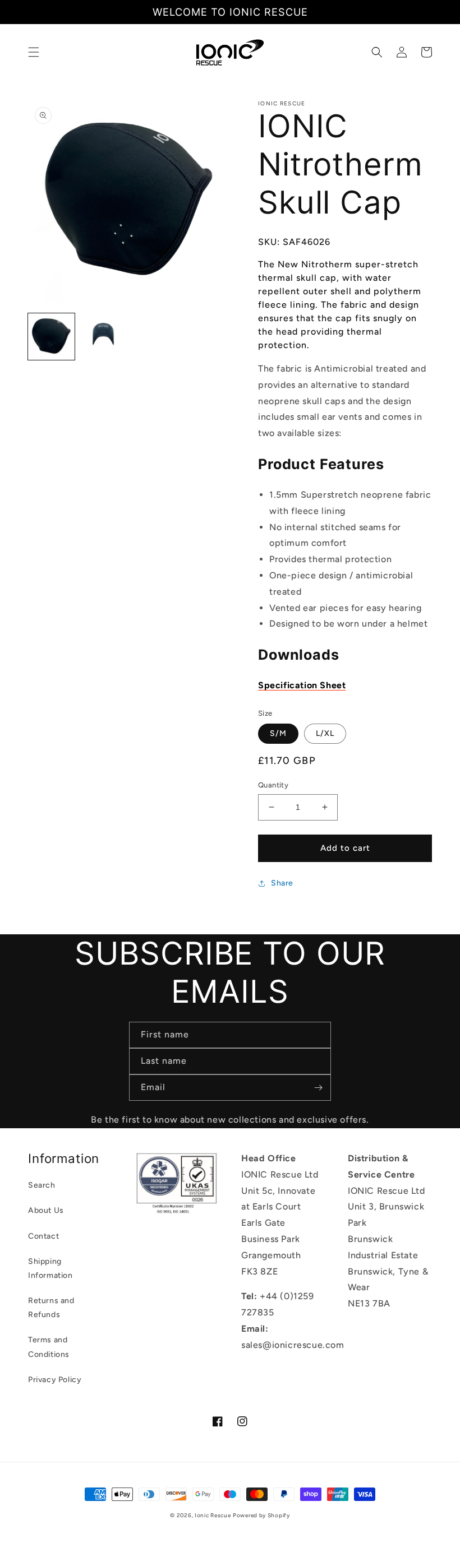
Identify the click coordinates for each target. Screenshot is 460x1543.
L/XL (325, 733)
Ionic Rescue (213, 1515)
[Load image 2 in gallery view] (103, 336)
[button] (33, 52)
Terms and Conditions (49, 1347)
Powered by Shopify (261, 1515)
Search (42, 1185)
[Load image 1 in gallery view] (51, 336)
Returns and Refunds (51, 1307)
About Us (46, 1210)
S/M (278, 733)
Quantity (273, 785)
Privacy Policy (54, 1379)
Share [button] (282, 883)
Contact (43, 1236)
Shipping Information (50, 1268)
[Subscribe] (318, 1087)
